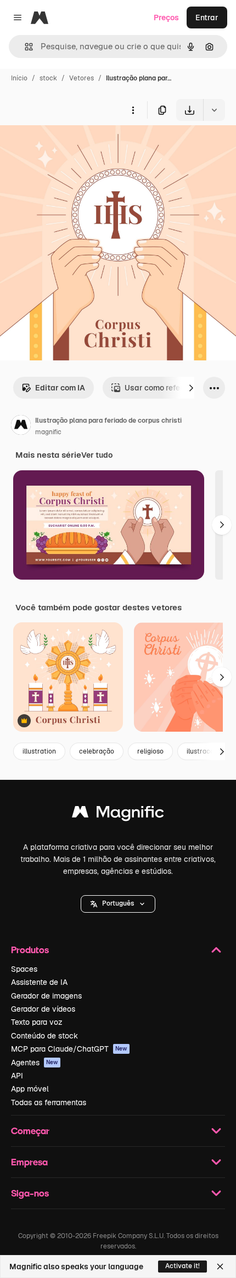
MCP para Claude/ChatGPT (69, 1049)
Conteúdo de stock (44, 1036)
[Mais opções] (133, 110)
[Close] (220, 1266)
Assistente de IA (39, 982)
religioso (150, 751)
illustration (39, 751)
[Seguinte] (191, 388)
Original (70, 146)
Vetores (81, 78)
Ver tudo (97, 455)
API (17, 1076)
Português (118, 903)
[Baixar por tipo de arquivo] (214, 110)
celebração (96, 751)
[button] (118, 904)
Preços (166, 17)
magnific (48, 432)
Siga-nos (30, 1193)
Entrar (206, 17)
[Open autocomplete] (24, 47)
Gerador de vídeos (43, 1009)
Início (19, 78)
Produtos (30, 949)
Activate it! (182, 1266)
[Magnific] (118, 814)
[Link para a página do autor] (21, 426)
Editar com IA (60, 388)
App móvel (30, 1089)
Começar (30, 1130)
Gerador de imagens (46, 996)
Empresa (29, 1162)
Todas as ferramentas (48, 1102)
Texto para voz (37, 1022)
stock (48, 78)
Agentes (34, 1062)
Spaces (24, 969)
